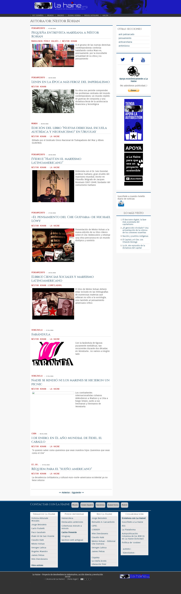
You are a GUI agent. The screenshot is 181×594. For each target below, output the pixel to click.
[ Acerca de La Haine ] (55, 579)
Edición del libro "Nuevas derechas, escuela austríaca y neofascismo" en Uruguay (69, 130)
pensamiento (125, 38)
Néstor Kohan (38, 86)
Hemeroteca (67, 518)
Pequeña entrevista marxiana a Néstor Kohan (65, 34)
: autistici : (127, 549)
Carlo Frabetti (38, 528)
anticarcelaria (125, 42)
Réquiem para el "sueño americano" (61, 469)
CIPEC (94, 526)
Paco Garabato (38, 532)
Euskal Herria (74, 15)
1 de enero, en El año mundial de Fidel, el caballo (66, 440)
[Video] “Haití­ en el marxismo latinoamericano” (56, 161)
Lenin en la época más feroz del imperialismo (70, 82)
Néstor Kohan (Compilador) (46, 285)
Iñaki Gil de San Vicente (42, 536)
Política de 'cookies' (131, 542)
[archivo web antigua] (72, 540)
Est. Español (38, 15)
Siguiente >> (78, 492)
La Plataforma (129, 529)
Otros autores (37, 565)
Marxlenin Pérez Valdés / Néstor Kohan (54, 41)
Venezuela (36, 330)
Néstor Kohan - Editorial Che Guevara (103, 542)
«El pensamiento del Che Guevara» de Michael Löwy (71, 219)
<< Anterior (64, 492)
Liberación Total (99, 564)
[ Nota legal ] (72, 579)
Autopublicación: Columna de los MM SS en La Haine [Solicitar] (133, 536)
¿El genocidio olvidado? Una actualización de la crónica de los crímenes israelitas (135, 230)
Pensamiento (38, 28)
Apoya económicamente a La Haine (133, 79)
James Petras (37, 555)
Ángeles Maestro (39, 551)
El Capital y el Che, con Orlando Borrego (133, 240)
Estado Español (87, 505)
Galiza (105, 15)
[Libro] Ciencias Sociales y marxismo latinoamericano (62, 279)
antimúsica (124, 46)
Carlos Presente (69, 532)
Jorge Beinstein (39, 524)
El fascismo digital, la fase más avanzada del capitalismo (134, 221)
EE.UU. (35, 464)
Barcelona (100, 505)
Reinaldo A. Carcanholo (103, 522)
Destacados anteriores (72, 522)
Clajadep (95, 557)
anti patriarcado (126, 34)
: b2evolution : (128, 552)
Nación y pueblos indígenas (135, 236)
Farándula (40, 334)
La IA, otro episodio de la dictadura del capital (134, 246)
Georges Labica (38, 547)
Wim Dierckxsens (39, 559)
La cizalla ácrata (99, 561)
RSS (123, 526)
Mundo (50, 15)
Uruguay (66, 536)
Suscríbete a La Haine (132, 522)
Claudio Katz (37, 540)
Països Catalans (91, 15)
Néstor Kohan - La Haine (45, 136)
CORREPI (96, 529)
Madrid (60, 15)
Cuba (33, 433)
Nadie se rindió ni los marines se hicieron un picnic (70, 382)
